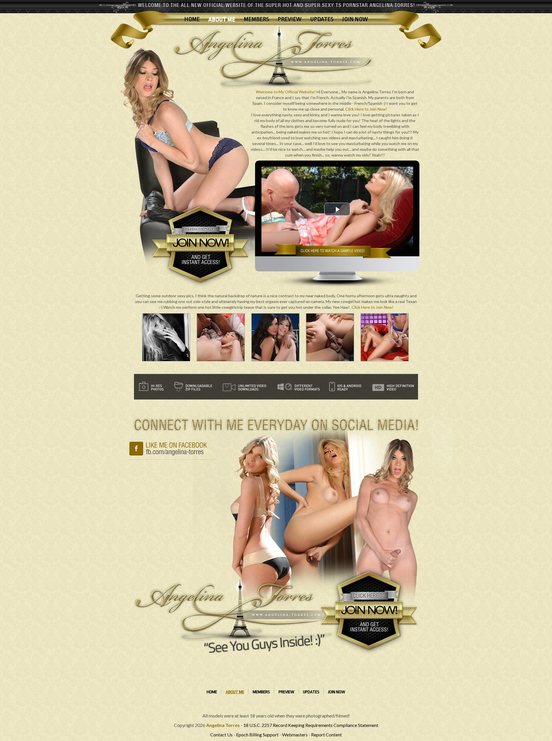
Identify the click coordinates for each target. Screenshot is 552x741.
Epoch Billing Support (257, 734)
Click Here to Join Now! (366, 109)
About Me (221, 19)
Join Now (355, 19)
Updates (322, 19)
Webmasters (295, 734)
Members (256, 19)
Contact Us (221, 734)
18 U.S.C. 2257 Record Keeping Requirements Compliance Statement (310, 725)
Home (192, 19)
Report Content (326, 734)
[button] (337, 209)
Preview (290, 19)
